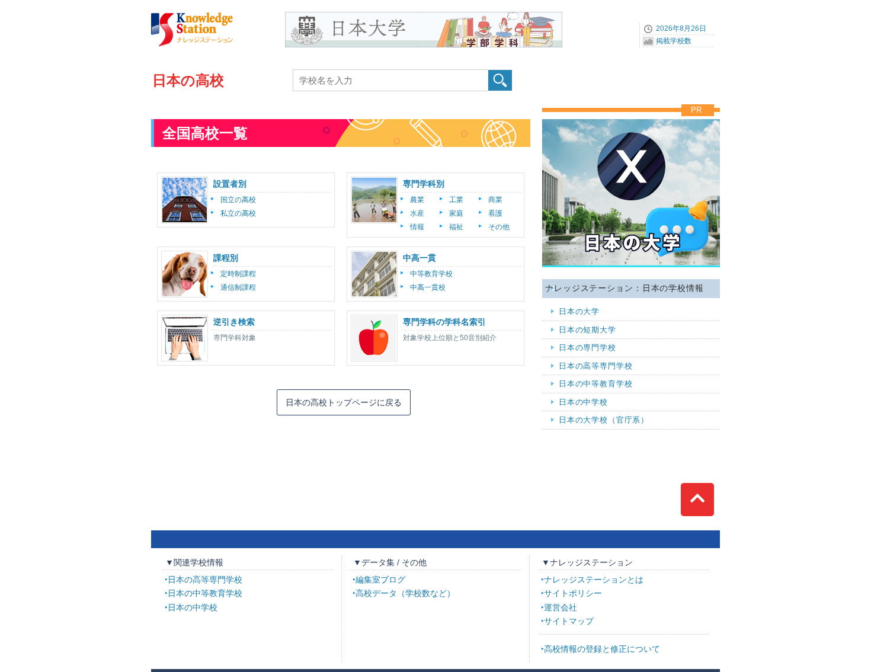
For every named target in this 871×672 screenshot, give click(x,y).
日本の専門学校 (587, 347)
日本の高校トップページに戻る (344, 402)
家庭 (456, 213)
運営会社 (560, 607)
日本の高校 (188, 80)
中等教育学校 (431, 274)
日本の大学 (579, 311)
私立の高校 (238, 213)
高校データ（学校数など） (405, 593)
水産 (417, 213)
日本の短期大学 (587, 329)
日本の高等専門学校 (595, 365)
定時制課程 (238, 274)
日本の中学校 (583, 402)
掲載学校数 (673, 41)
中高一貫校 (428, 287)
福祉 (456, 227)
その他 (499, 227)
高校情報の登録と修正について (602, 649)
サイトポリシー (573, 593)
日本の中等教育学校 (595, 383)
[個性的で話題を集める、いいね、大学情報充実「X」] (631, 116)
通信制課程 (238, 287)
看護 (495, 213)
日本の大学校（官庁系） (604, 419)
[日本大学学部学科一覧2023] (423, 16)
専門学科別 (423, 183)
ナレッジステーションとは (593, 579)
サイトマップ (569, 621)
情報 (417, 227)
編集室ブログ (380, 579)
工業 (456, 200)
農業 (417, 200)
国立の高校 (238, 200)
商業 (495, 200)
